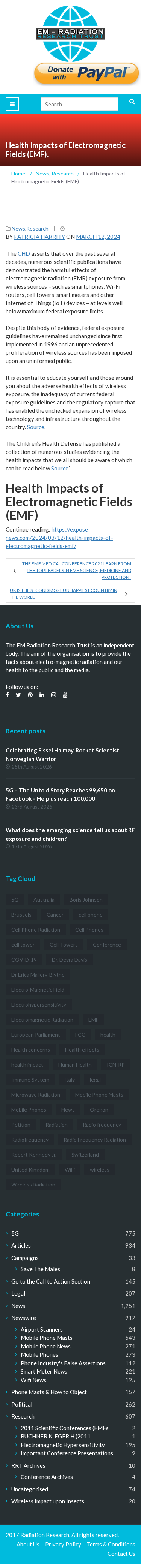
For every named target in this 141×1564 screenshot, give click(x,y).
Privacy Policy (63, 1544)
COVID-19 (24, 959)
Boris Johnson (86, 899)
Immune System (30, 1079)
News (18, 228)
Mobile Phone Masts (99, 1094)
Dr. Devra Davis (69, 959)
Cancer (55, 914)
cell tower (23, 944)
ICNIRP (116, 1064)
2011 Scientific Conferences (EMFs (65, 1428)
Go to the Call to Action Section (50, 1281)
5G (14, 899)
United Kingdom (30, 1169)
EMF (93, 1019)
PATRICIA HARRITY (39, 236)
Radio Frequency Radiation (95, 1139)
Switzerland (85, 1154)
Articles (21, 1245)
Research (37, 228)
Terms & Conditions (111, 1544)
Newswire (23, 1317)
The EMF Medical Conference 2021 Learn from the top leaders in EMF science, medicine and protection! (76, 570)
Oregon (99, 1109)
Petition (20, 1124)
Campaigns (25, 1257)
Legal (18, 1293)
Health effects (82, 1049)
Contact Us (121, 1553)
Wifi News (33, 1380)
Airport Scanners (42, 1329)
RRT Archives (28, 1465)
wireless (99, 1169)
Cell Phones (89, 929)
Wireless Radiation (33, 1184)
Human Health (75, 1064)
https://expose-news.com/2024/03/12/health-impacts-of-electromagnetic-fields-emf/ (59, 537)
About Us (28, 1544)
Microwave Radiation (35, 1094)
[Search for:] (88, 104)
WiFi (70, 1169)
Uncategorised (29, 1489)
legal (95, 1079)
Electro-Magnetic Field (37, 989)
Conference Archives (47, 1476)
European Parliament (35, 1034)
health (107, 1034)
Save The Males (40, 1269)
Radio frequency (102, 1124)
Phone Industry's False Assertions (63, 1363)
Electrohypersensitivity (38, 1004)
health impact (27, 1064)
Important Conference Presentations (67, 1453)
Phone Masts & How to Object (49, 1392)
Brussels (21, 914)
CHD (24, 253)
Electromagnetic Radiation (42, 1019)
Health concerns (30, 1049)
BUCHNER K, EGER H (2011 (56, 1436)
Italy (69, 1079)
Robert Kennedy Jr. (33, 1154)
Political (21, 1404)
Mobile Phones (28, 1109)
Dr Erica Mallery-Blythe (38, 974)
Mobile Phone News (46, 1346)
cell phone (91, 914)
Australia (44, 899)
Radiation (56, 1124)
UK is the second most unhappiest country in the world (63, 593)
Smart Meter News (44, 1371)
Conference (107, 944)
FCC (80, 1034)
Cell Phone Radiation (35, 929)
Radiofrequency (30, 1139)
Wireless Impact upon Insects (47, 1501)
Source (35, 427)
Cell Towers (64, 944)
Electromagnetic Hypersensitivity (63, 1444)
